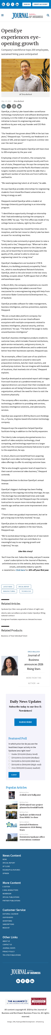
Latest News (7, 587)
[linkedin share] (3, 106)
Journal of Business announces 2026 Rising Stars (31, 827)
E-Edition (6, 887)
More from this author (33, 680)
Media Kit (6, 928)
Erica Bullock (19, 101)
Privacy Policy (9, 951)
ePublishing (40, 1022)
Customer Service (14, 910)
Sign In (27, 4)
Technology (26, 591)
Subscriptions (8, 924)
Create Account (41, 4)
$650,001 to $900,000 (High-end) (26, 764)
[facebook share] (14, 106)
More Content (12, 883)
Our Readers (8, 917)
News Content (12, 855)
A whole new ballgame (30, 795)
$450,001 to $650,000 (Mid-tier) (26, 761)
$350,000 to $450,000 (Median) (25, 758)
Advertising (7, 921)
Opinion (6, 873)
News (5, 859)
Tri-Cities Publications (12, 955)
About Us (6, 941)
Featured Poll (17, 738)
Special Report (23, 587)
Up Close (6, 866)
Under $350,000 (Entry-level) (25, 754)
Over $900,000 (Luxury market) (26, 768)
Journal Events (9, 948)
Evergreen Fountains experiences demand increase (21, 619)
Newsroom (7, 894)
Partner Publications (11, 901)
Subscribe (25, 722)
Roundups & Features (11, 870)
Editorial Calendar (10, 914)
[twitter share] (9, 106)
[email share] (19, 106)
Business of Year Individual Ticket (14, 636)
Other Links (10, 937)
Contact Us (7, 944)
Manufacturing (9, 591)
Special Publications (11, 897)
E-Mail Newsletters (10, 890)
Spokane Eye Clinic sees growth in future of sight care (22, 609)
